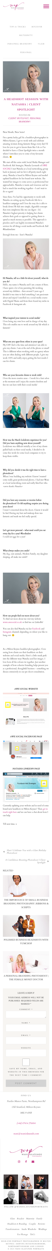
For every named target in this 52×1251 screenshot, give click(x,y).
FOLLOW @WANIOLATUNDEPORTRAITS (26, 1207)
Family (39, 1218)
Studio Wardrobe (28, 1229)
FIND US (26, 1095)
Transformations (12, 1229)
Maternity (26, 35)
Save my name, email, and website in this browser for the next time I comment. (26, 1072)
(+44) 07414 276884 (26, 1123)
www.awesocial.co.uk (12, 622)
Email (26, 1035)
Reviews (41, 1223)
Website (26, 1048)
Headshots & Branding (17, 1223)
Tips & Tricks (18, 27)
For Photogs (22, 1234)
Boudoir (37, 27)
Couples (32, 1223)
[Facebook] (26, 1161)
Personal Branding (20, 44)
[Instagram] (19, 1161)
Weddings (42, 1229)
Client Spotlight (18, 118)
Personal (26, 52)
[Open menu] (46, 6)
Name (26, 1023)
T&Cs (32, 1234)
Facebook (36, 628)
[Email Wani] (32, 1161)
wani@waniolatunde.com (26, 1133)
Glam (41, 44)
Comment (26, 1009)
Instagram (7, 632)
